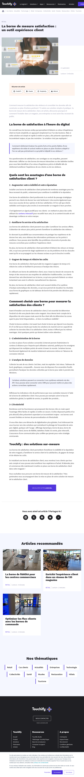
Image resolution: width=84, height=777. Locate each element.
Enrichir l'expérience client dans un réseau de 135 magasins (62, 577)
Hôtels (73, 11)
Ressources (50, 4)
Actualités (17, 11)
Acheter (71, 4)
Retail (32, 11)
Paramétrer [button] (47, 772)
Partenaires (62, 4)
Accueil (15, 737)
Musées (58, 11)
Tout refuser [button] (69, 772)
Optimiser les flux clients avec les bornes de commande (20, 621)
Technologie (24, 11)
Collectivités (47, 11)
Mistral (55, 91)
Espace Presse (64, 739)
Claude (30, 91)
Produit (15, 739)
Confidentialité (64, 747)
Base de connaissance (38, 742)
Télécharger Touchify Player (40, 739)
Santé (53, 11)
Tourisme (78, 11)
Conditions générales (66, 744)
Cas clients (9, 11)
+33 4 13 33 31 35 (42, 723)
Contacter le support (38, 744)
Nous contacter (42, 718)
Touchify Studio (37, 737)
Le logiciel (23, 4)
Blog (33, 747)
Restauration (66, 11)
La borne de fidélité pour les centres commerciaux (20, 576)
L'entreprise (63, 737)
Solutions (33, 4)
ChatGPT (18, 91)
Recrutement (64, 742)
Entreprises (38, 11)
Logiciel (42, 488)
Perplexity (43, 91)
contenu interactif (25, 213)
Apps (41, 4)
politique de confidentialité (41, 762)
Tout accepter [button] (57, 772)
